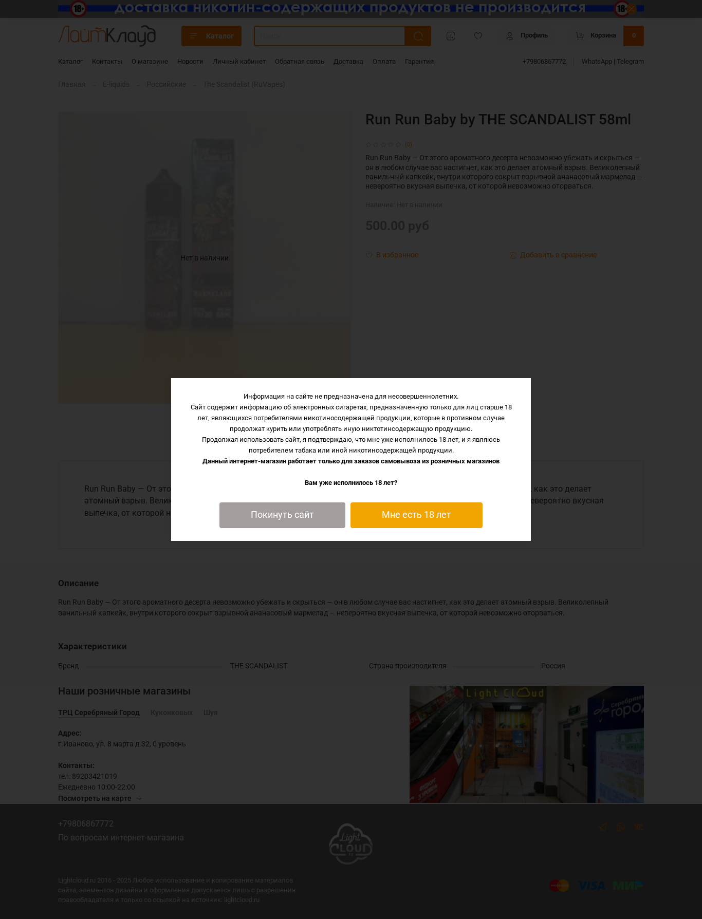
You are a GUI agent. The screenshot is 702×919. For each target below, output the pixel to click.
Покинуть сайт (282, 515)
